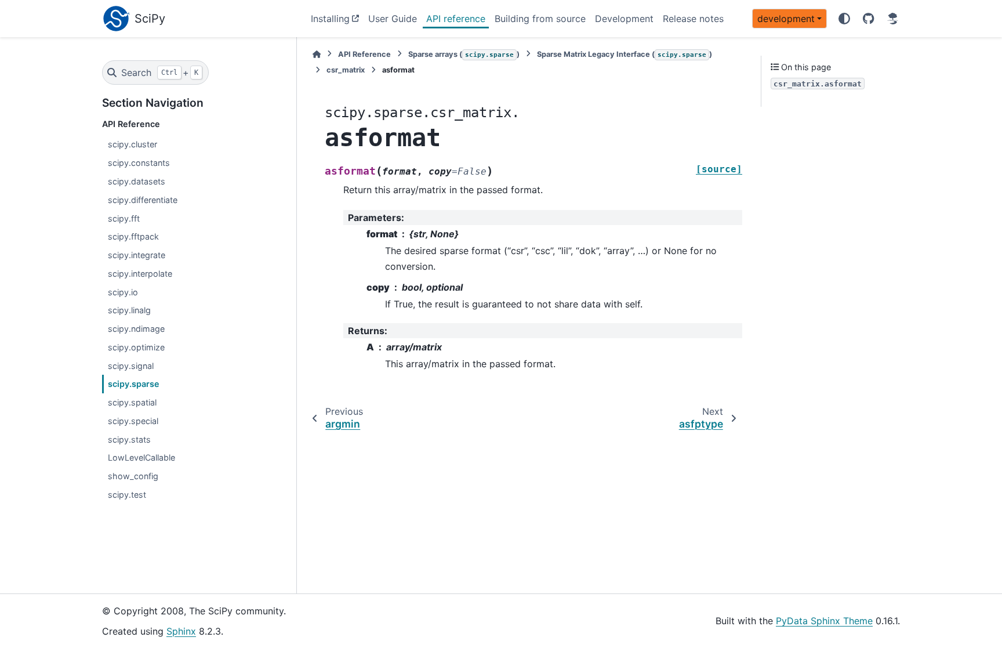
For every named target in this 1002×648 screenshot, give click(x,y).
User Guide (392, 18)
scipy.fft (124, 218)
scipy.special (133, 421)
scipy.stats (129, 439)
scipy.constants (139, 163)
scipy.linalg (129, 310)
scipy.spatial (132, 402)
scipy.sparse (133, 384)
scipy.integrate (136, 255)
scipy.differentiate (142, 200)
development (786, 18)
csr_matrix (345, 70)
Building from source (540, 18)
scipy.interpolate (140, 273)
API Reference (364, 54)
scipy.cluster (132, 144)
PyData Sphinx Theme (824, 621)
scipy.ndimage (136, 329)
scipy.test (127, 494)
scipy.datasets (136, 181)
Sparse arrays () (464, 54)
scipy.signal (131, 366)
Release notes (693, 18)
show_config (133, 476)
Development (624, 18)
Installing (330, 18)
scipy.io (123, 292)
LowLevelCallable (141, 457)
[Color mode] (844, 18)
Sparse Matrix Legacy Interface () (624, 54)
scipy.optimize (136, 347)
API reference (455, 18)
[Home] (317, 54)
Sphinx (181, 631)
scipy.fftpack (133, 236)
